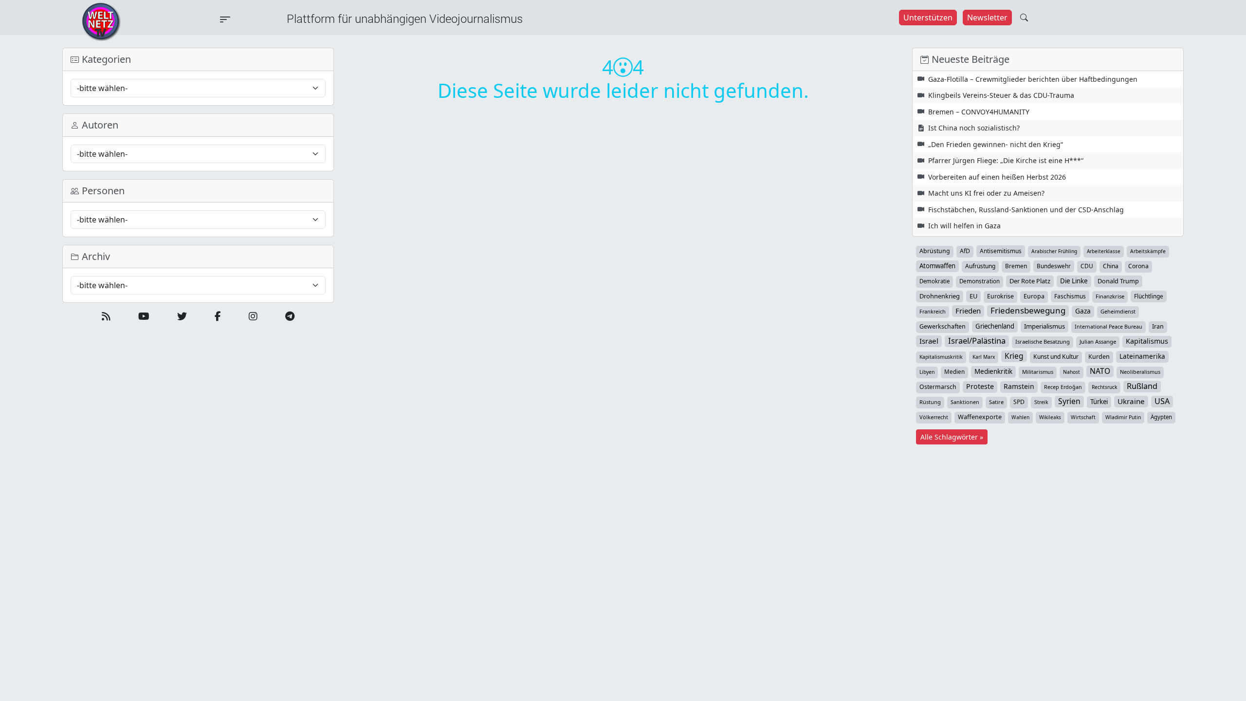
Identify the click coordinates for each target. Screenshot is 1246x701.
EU (973, 296)
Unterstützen (928, 17)
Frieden (968, 310)
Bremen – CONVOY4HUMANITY (978, 111)
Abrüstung (934, 251)
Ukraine (1131, 401)
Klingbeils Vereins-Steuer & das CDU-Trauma (1001, 95)
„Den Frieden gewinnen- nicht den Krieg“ (995, 144)
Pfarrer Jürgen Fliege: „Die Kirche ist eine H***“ (1005, 160)
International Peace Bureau (1108, 326)
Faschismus (1070, 296)
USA (1162, 401)
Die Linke (1074, 281)
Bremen (1016, 266)
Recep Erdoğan (1063, 386)
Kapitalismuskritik (941, 356)
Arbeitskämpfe (1148, 251)
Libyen (926, 372)
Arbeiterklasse (1103, 251)
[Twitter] (182, 316)
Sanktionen (965, 402)
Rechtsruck (1104, 387)
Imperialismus (1044, 326)
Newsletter (987, 17)
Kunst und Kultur (1056, 356)
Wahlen (1020, 417)
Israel (928, 341)
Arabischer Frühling (1054, 251)
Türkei (1099, 401)
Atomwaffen (937, 265)
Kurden (1099, 356)
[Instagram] (253, 316)
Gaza (1083, 310)
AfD (965, 251)
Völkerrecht (933, 417)
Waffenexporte (980, 417)
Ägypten (1161, 417)
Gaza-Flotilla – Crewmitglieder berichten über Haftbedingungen (1032, 79)
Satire (996, 402)
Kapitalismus (1147, 341)
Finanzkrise (1110, 296)
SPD (1019, 402)
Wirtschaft (1083, 417)
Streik (1041, 402)
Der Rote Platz (1029, 281)
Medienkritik (993, 371)
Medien (954, 371)
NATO (1100, 371)
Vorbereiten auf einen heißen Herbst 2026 (997, 177)
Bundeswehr (1054, 266)
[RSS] (106, 316)
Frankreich (932, 311)
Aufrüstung (980, 266)
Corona (1138, 266)
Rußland (1142, 386)
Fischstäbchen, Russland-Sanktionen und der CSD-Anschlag (1026, 209)
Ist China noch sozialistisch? (974, 127)
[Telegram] (289, 316)
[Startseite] (101, 21)
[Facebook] (218, 316)
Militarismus (1037, 371)
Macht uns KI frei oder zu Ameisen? (986, 193)
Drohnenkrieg (939, 296)
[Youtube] (143, 316)
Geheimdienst (1118, 311)
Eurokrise (1000, 296)
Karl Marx (983, 356)
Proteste (980, 386)
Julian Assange (1098, 341)
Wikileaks (1050, 417)
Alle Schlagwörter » (951, 437)
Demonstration (979, 281)
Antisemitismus (1001, 251)
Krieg (1014, 355)
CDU (1087, 266)
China (1110, 266)
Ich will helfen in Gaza (964, 225)
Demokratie (934, 281)
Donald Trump (1118, 281)
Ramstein (1019, 386)
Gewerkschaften (942, 326)
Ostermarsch (937, 387)
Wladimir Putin (1123, 417)
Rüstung (930, 402)
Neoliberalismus (1140, 371)
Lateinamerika (1142, 356)
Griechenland (994, 326)
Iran (1158, 326)
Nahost (1071, 372)
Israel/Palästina (977, 340)
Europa (1034, 296)
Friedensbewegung (1027, 310)
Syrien (1069, 401)
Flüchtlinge (1148, 296)
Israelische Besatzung (1042, 341)
